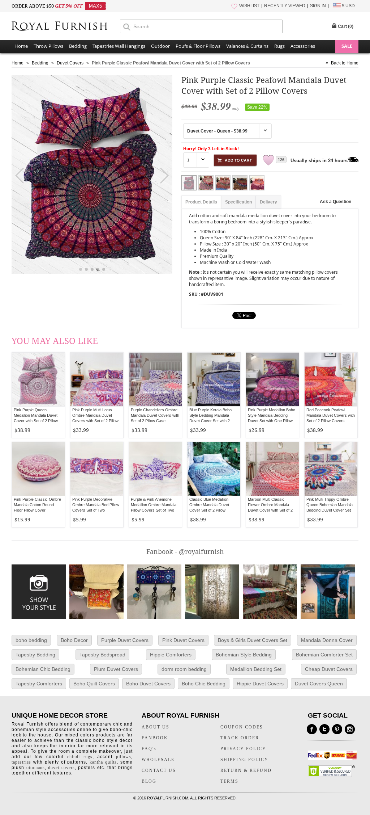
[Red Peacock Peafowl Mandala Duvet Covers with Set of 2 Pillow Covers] (331, 379)
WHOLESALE (158, 759)
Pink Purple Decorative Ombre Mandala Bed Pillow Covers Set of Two (95, 504)
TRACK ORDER (239, 737)
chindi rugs (79, 756)
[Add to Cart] (235, 159)
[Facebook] (312, 729)
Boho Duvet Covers (148, 683)
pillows (123, 756)
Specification (238, 202)
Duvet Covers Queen (319, 683)
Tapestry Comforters (39, 683)
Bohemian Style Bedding (244, 655)
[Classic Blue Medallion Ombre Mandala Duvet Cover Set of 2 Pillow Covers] (214, 469)
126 (281, 159)
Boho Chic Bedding (203, 683)
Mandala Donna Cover (327, 640)
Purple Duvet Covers (125, 640)
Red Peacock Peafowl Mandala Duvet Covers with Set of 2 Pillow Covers (330, 415)
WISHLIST (249, 5)
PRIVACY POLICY (243, 748)
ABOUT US (155, 727)
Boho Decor (74, 640)
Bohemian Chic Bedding (43, 669)
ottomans (35, 767)
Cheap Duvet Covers (329, 669)
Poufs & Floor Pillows (198, 46)
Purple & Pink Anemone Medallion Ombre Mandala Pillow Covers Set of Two (153, 504)
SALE (346, 46)
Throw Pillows (48, 46)
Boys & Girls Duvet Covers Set (252, 640)
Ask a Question (335, 201)
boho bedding (31, 640)
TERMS (229, 781)
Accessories (303, 46)
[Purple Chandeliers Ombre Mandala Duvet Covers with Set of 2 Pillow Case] (155, 379)
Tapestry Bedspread (102, 655)
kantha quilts (103, 762)
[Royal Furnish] (66, 26)
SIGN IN (318, 5)
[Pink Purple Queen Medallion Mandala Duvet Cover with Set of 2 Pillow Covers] (38, 379)
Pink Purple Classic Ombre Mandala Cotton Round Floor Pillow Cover (37, 504)
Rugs (279, 46)
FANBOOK (155, 737)
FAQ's (149, 748)
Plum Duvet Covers (116, 669)
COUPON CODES (241, 727)
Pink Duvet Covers (183, 640)
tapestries (21, 762)
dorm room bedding (184, 669)
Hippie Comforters (171, 655)
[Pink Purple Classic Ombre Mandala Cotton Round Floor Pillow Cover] (38, 469)
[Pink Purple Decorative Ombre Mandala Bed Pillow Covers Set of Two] (96, 469)
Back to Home (344, 63)
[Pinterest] (337, 729)
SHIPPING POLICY (244, 759)
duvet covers (61, 767)
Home (21, 46)
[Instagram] (350, 729)
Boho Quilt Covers (94, 683)
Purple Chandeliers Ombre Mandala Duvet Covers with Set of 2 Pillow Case (155, 415)
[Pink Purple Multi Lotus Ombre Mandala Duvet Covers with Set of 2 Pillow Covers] (96, 379)
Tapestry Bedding (35, 655)
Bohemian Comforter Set (324, 655)
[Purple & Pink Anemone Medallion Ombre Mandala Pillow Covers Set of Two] (155, 469)
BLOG (149, 781)
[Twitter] (324, 729)
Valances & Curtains (247, 46)
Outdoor (160, 46)
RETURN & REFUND (246, 770)
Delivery (268, 202)
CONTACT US (159, 770)
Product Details (201, 202)
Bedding (78, 46)
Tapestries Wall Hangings (118, 46)
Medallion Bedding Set (255, 669)
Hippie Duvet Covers (260, 683)
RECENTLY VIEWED (284, 5)
